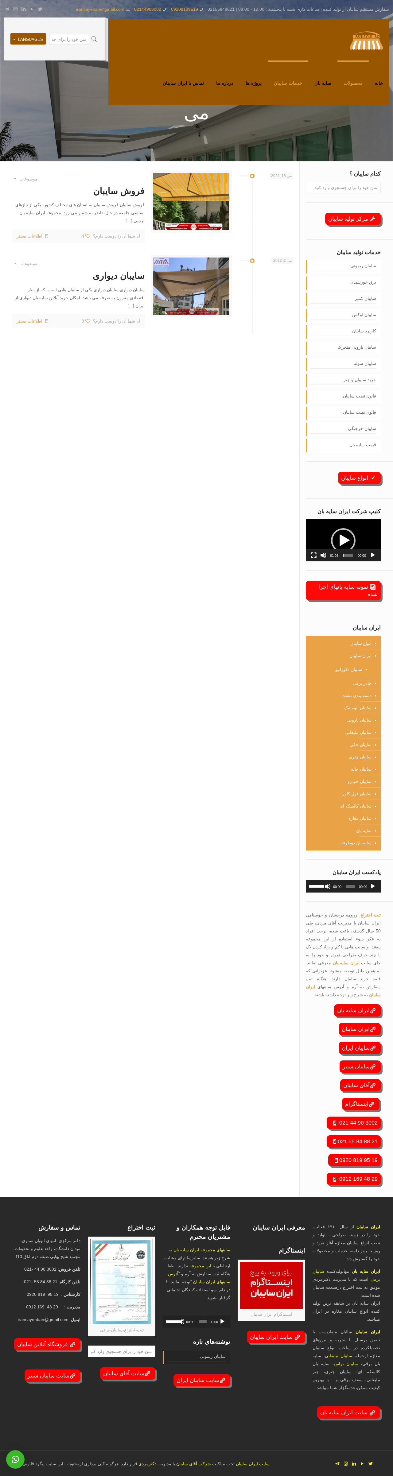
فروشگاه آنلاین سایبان (43, 1344)
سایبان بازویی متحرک (356, 347)
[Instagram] (15, 9)
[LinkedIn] (24, 9)
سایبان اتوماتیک (358, 707)
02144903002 (147, 9)
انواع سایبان (355, 478)
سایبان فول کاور (357, 793)
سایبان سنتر (356, 1066)
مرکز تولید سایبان (349, 219)
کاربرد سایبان (364, 330)
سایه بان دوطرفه (356, 842)
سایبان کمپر (365, 298)
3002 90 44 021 (358, 1123)
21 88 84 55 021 (358, 1141)
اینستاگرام (356, 1104)
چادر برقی (362, 683)
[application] (343, 540)
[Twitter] (40, 9)
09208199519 (184, 9)
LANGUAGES (30, 39)
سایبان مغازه (360, 818)
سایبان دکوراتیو (348, 669)
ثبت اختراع (371, 914)
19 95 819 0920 (358, 1160)
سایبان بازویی (359, 720)
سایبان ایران (356, 1048)
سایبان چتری (360, 756)
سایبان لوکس (364, 314)
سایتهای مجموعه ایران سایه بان (201, 1249)
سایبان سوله (365, 363)
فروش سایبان (119, 191)
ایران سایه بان (347, 962)
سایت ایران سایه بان (344, 1412)
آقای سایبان (356, 1085)
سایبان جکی (361, 744)
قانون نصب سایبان (359, 395)
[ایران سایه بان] (366, 40)
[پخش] (373, 555)
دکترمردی (146, 1463)
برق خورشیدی (363, 282)
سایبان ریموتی (363, 265)
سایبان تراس (346, 1363)
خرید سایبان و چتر (360, 379)
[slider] (348, 555)
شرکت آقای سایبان (193, 1463)
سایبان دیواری (119, 275)
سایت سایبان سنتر (48, 1376)
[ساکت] (323, 555)
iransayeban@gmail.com (100, 9)
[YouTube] (32, 9)
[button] (343, 540)
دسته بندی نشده (357, 695)
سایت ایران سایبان (272, 1337)
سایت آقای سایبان (123, 1373)
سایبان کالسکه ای (356, 806)
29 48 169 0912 (358, 1179)
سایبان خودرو (360, 781)
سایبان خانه (361, 769)
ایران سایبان (360, 655)
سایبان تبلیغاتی (358, 732)
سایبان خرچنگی (362, 428)
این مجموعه (200, 1265)
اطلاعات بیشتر (29, 236)
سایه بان (364, 830)
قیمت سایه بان (362, 444)
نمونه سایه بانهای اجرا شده (348, 590)
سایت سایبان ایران (198, 1380)
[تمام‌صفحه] (314, 555)
